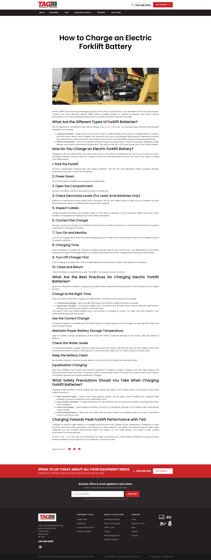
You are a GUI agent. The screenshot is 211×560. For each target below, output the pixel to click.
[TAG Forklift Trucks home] (47, 5)
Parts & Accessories (112, 523)
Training (101, 13)
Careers (134, 531)
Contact (134, 535)
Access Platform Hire (85, 527)
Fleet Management (112, 535)
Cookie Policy (168, 557)
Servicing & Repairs (112, 519)
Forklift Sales (82, 519)
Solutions (116, 13)
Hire (66, 13)
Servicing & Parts (83, 13)
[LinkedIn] (40, 547)
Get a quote (161, 5)
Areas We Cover (138, 523)
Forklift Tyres (109, 527)
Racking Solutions (111, 539)
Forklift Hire (81, 523)
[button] (69, 449)
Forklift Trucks (64, 437)
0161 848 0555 (143, 471)
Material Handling (84, 531)
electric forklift (110, 127)
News (133, 527)
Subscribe (132, 494)
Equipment (54, 13)
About (42, 13)
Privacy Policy (156, 557)
